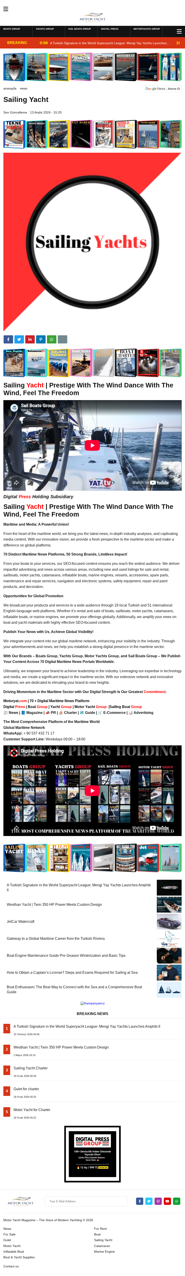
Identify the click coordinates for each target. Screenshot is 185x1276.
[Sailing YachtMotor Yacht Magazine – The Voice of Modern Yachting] (92, 17)
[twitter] (19, 339)
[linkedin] (30, 339)
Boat (38, 707)
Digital (14, 707)
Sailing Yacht (103, 1240)
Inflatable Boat (13, 1251)
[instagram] (158, 1201)
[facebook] (8, 339)
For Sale (9, 1234)
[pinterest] (41, 339)
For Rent (100, 1228)
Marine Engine (104, 1251)
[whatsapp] (176, 1201)
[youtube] (167, 1201)
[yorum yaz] (62, 339)
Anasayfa (9, 88)
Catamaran (102, 1246)
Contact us (11, 1266)
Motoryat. (15, 701)
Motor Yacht (12, 1246)
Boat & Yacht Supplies (19, 1257)
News (23, 88)
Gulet (7, 1240)
